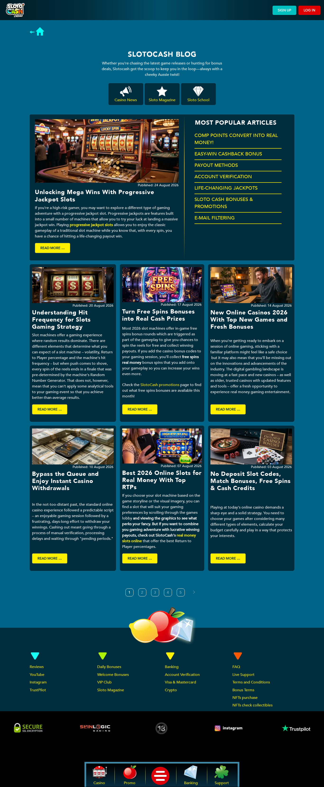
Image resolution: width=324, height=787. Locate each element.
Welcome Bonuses (113, 674)
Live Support (243, 674)
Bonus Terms (243, 690)
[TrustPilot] (296, 728)
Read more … (52, 248)
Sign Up (284, 10)
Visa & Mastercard (180, 682)
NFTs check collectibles (252, 705)
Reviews (37, 666)
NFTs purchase (245, 697)
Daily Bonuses (109, 666)
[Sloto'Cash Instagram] (229, 728)
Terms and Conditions (251, 682)
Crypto (171, 690)
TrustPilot (38, 690)
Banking (172, 666)
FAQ (236, 666)
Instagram (38, 682)
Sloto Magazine (110, 690)
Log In (309, 10)
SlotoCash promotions (159, 384)
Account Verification (182, 674)
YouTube (37, 674)
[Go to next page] (194, 592)
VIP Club (104, 682)
